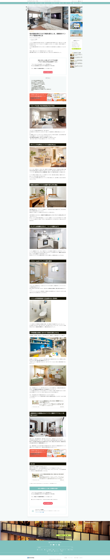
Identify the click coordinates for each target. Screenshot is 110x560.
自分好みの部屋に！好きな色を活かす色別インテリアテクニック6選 (78, 66)
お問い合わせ (80, 557)
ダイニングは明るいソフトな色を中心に (37, 81)
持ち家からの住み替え (74, 46)
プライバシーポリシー (70, 557)
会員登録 (80, 1)
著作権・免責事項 (76, 557)
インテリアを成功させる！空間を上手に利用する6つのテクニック (78, 57)
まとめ (32, 90)
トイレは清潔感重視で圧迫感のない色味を (37, 86)
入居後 (39, 37)
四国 (78, 46)
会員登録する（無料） (63, 535)
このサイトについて (75, 1)
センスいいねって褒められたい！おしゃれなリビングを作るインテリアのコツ (78, 55)
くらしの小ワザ (35, 37)
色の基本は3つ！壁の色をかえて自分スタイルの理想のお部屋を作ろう (78, 64)
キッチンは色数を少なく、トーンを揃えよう (38, 84)
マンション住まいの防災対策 (75, 43)
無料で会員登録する (47, 72)
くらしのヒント (31, 31)
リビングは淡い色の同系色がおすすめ (37, 80)
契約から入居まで (74, 45)
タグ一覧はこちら (76, 48)
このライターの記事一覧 (39, 512)
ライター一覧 (56, 553)
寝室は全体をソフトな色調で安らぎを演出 (37, 82)
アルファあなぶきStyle (53, 524)
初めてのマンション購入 (74, 42)
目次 (47, 78)
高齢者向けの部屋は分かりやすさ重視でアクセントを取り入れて (41, 89)
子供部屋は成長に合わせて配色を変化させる (38, 87)
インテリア (31, 37)
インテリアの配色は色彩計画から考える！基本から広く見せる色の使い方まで (78, 61)
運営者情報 (65, 557)
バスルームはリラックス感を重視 (36, 85)
